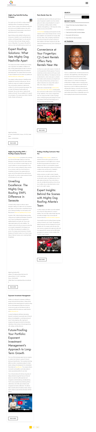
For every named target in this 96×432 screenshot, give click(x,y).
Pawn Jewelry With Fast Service (72, 35)
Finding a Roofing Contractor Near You (48, 153)
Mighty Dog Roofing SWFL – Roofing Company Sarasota (17, 153)
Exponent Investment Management (19, 296)
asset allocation (19, 367)
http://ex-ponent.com (14, 311)
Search (67, 13)
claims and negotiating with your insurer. (23, 212)
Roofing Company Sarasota (14, 157)
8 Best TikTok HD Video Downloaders (74, 38)
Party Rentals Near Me (44, 15)
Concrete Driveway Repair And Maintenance (75, 29)
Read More (13, 143)
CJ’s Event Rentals (40, 31)
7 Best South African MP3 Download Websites (75, 32)
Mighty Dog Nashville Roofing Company (18, 16)
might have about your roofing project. (16, 76)
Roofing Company (47, 157)
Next (37, 427)
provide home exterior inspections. (53, 217)
